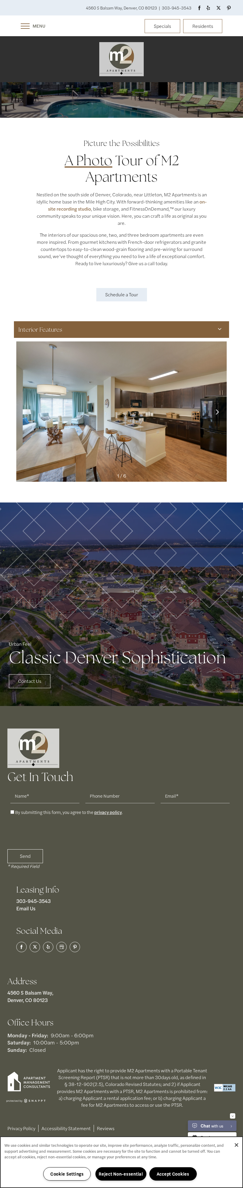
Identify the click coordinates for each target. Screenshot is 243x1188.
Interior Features (40, 329)
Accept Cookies (173, 1174)
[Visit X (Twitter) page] (35, 947)
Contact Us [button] (29, 681)
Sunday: (17, 1049)
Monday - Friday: (27, 1035)
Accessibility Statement (66, 1128)
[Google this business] (61, 947)
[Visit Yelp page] (207, 7)
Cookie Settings (67, 1174)
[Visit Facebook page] (199, 7)
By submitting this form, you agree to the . (69, 812)
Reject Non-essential (121, 1174)
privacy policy (108, 812)
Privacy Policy (21, 1128)
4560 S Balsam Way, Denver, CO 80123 (31, 996)
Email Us (26, 908)
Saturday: (19, 1042)
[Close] (236, 1145)
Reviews (105, 1128)
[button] (162, 26)
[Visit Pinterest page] (228, 7)
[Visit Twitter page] (217, 7)
